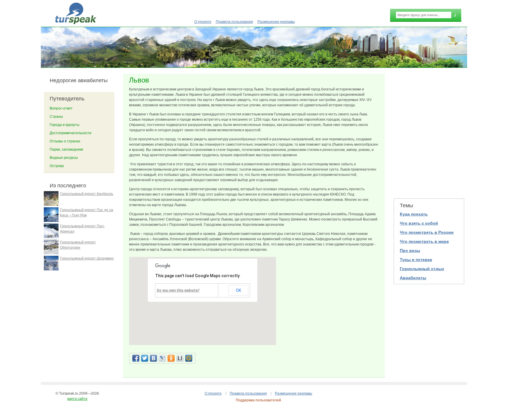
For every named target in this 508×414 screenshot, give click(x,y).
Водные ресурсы (64, 158)
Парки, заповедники (66, 149)
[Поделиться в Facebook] (135, 358)
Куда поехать (414, 214)
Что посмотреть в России (427, 232)
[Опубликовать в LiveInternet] (179, 358)
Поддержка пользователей (258, 400)
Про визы (410, 250)
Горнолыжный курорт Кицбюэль (86, 194)
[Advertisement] (429, 132)
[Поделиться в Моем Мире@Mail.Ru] (188, 358)
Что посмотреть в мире (424, 241)
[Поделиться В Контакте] (153, 358)
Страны (56, 117)
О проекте (202, 22)
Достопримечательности (70, 133)
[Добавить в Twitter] (144, 358)
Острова (57, 166)
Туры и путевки (416, 259)
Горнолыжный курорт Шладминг (87, 258)
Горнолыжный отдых (422, 268)
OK (238, 290)
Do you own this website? (178, 290)
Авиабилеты (413, 277)
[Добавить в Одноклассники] (171, 358)
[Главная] (76, 13)
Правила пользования (234, 22)
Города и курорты (64, 125)
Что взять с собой (419, 223)
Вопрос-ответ (61, 108)
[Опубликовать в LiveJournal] (162, 358)
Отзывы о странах (65, 141)
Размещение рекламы (276, 22)
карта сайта (77, 399)
